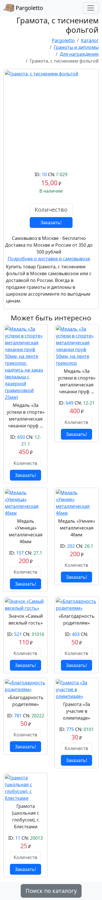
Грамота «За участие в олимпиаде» (76, 711)
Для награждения (79, 54)
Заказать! (51, 222)
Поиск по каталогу (51, 891)
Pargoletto (28, 8)
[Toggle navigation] (91, 8)
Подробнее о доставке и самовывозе (49, 259)
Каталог (90, 40)
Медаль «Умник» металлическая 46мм (76, 528)
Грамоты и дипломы (76, 47)
